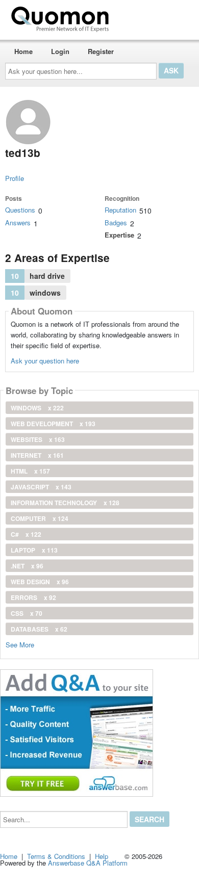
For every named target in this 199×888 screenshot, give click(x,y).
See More (20, 644)
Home (23, 51)
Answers (18, 222)
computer (39, 518)
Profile (14, 178)
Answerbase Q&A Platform (88, 863)
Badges (116, 222)
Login (60, 51)
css (26, 613)
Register (101, 51)
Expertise (119, 235)
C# (26, 534)
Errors (33, 597)
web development (53, 423)
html (30, 471)
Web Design (40, 581)
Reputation (120, 210)
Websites (38, 439)
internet (37, 455)
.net (27, 565)
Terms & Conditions (56, 856)
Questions (20, 210)
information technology (65, 502)
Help (101, 856)
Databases (39, 629)
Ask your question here (45, 360)
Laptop (34, 550)
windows (37, 407)
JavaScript (41, 486)
